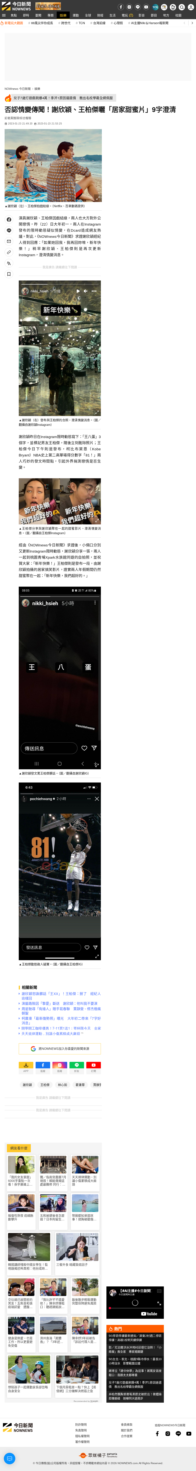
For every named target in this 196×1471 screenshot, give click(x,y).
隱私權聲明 (82, 1435)
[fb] (121, 7)
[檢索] (182, 7)
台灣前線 (99, 23)
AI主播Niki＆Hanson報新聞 (149, 23)
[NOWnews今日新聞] (16, 6)
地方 (166, 15)
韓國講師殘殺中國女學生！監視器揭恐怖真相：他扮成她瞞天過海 (28, 1266)
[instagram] (129, 7)
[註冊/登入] (191, 7)
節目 (154, 15)
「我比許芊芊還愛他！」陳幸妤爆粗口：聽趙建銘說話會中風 (52, 1303)
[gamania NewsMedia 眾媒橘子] (98, 1455)
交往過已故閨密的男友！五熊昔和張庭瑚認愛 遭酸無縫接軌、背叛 (20, 1303)
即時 (26, 15)
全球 (88, 15)
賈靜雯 (97, 1085)
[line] (138, 7)
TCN (82, 23)
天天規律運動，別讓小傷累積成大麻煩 (84, 1181)
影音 (142, 15)
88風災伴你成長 (42, 23)
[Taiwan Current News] (155, 7)
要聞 (38, 15)
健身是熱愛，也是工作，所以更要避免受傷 (20, 1342)
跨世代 (65, 23)
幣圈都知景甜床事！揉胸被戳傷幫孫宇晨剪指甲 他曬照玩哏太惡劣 (84, 1217)
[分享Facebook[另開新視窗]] (9, 219)
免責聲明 (81, 1430)
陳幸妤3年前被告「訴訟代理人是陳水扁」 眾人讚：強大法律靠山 (85, 1340)
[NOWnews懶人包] (164, 7)
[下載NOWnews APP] (173, 7)
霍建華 (80, 1085)
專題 (50, 15)
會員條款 (126, 1424)
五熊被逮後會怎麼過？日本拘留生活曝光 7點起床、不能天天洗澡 (53, 1217)
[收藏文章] (9, 274)
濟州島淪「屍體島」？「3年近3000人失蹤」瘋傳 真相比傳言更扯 (53, 1340)
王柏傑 (45, 1085)
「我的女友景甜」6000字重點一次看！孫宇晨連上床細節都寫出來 (20, 1181)
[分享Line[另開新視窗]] (9, 230)
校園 (178, 15)
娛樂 (63, 15)
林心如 (62, 1085)
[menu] (4, 15)
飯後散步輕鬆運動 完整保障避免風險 (84, 1301)
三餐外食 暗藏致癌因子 (72, 1264)
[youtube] (146, 7)
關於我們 (126, 1430)
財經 (100, 15)
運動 (76, 15)
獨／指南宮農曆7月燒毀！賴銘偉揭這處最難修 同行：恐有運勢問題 (53, 1181)
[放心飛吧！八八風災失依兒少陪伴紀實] (48, 5)
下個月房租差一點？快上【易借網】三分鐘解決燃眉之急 (76, 1389)
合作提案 (126, 1435)
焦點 (14, 15)
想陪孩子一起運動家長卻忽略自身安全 (28, 1389)
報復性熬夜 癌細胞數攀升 (20, 1217)
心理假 (118, 23)
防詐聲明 (81, 1424)
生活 (112, 15)
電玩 (125, 15)
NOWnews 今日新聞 (18, 88)
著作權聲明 (82, 1441)
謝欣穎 (27, 1085)
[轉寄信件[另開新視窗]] (9, 241)
